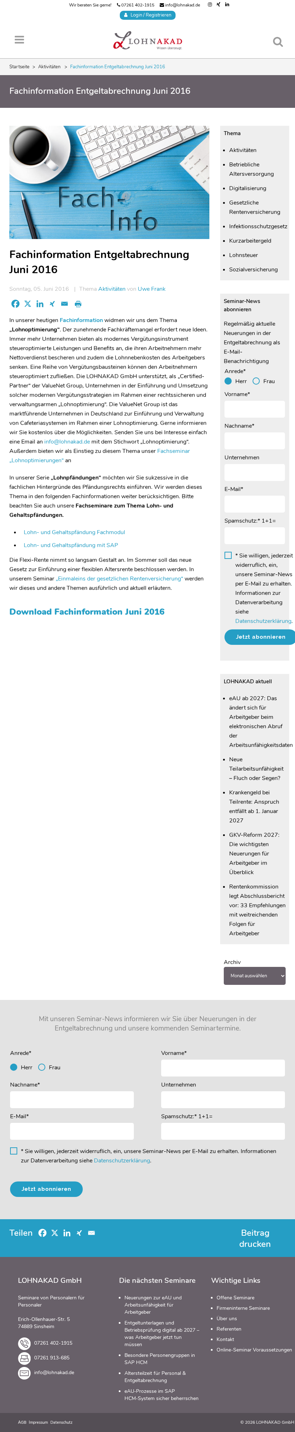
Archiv (232, 962)
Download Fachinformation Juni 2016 (86, 612)
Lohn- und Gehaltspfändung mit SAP (71, 545)
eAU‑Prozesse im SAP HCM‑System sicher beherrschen (161, 1395)
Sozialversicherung (253, 270)
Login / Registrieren (149, 15)
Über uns (227, 1318)
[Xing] (52, 303)
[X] (27, 303)
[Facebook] (15, 303)
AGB (22, 1422)
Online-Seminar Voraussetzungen (254, 1349)
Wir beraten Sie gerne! (90, 5)
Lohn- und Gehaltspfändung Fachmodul (74, 532)
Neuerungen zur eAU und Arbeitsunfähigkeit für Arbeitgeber (153, 1305)
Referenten (229, 1329)
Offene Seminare (235, 1297)
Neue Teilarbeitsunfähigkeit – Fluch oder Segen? (256, 769)
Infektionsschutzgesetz (258, 226)
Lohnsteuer (243, 255)
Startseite (19, 67)
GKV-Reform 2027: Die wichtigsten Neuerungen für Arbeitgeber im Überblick (254, 853)
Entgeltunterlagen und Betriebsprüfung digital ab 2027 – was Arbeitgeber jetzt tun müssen (161, 1333)
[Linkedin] (40, 303)
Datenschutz (61, 1422)
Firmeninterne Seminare (243, 1308)
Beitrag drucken (255, 1238)
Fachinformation (81, 320)
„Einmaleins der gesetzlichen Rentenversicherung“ (120, 579)
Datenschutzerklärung (263, 621)
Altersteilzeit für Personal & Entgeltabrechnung (155, 1377)
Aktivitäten (49, 67)
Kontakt (225, 1339)
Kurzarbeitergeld (250, 241)
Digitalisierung (247, 188)
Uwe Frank (151, 289)
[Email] (64, 303)
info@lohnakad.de (182, 5)
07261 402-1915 (137, 5)
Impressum (38, 1422)
